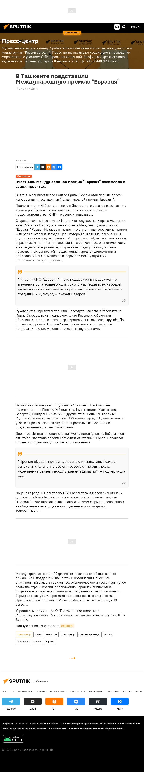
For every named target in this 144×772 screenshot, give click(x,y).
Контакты (21, 723)
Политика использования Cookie (120, 723)
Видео (38, 634)
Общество (77, 691)
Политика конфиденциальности (79, 723)
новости (8, 691)
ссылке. (67, 626)
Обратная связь (114, 728)
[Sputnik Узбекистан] (18, 30)
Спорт (127, 691)
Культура (112, 691)
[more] (124, 300)
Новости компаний (80, 728)
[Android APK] (13, 739)
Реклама (98, 728)
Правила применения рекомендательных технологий (34, 728)
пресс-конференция (89, 634)
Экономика (58, 691)
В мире (41, 691)
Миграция (95, 691)
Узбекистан (23, 641)
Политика (25, 691)
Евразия (50, 641)
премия (37, 641)
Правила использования (43, 723)
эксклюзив (51, 634)
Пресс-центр (24, 634)
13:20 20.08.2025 (26, 89)
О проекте (8, 723)
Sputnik (108, 634)
